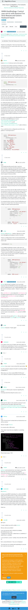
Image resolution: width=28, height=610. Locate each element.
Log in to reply (23, 26)
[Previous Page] (10, 582)
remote (18, 525)
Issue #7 (18, 317)
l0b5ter (5, 387)
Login (9, 577)
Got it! (14, 597)
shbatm (5, 31)
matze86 (5, 520)
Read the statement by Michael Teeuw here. (14, 7)
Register (4, 577)
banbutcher (6, 488)
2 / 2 (14, 582)
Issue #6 (12, 317)
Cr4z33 (5, 363)
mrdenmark (6, 342)
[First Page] (7, 582)
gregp (5, 162)
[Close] (25, 554)
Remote (11, 424)
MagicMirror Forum (10, 1)
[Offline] (2, 60)
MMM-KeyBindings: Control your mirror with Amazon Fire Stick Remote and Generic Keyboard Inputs (14, 36)
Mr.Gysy (5, 416)
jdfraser (5, 60)
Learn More (19, 594)
